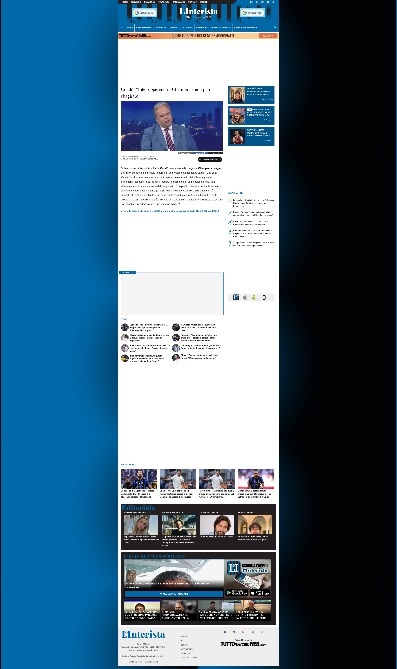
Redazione (149, 2)
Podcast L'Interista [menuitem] (221, 27)
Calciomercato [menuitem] (144, 27)
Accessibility (187, 649)
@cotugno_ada (150, 159)
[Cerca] (275, 27)
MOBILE (203, 2)
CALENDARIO (178, 2)
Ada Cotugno (129, 159)
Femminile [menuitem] (201, 27)
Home (125, 2)
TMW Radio (163, 2)
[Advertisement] (251, 424)
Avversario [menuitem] (160, 27)
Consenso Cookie (189, 658)
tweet (215, 153)
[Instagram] (263, 2)
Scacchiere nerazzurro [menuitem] (246, 27)
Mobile (184, 637)
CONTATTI (192, 2)
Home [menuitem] (130, 27)
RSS (182, 641)
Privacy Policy (187, 653)
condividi (200, 153)
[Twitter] (257, 2)
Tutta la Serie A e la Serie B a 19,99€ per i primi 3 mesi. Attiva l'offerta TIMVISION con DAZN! (171, 211)
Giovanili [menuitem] (188, 27)
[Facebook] (251, 2)
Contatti (185, 645)
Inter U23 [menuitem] (174, 27)
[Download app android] (273, 2)
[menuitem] (121, 27)
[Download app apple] (268, 2)
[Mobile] (264, 297)
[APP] (236, 297)
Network (136, 2)
